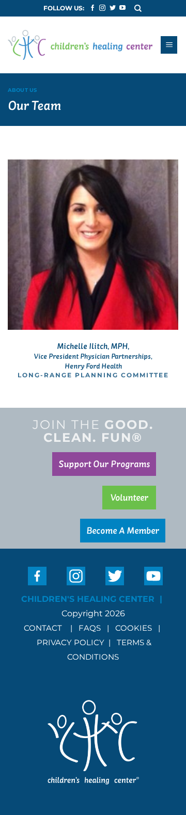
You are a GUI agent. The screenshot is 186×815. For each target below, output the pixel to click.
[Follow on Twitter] (113, 8)
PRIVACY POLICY (70, 642)
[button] (138, 8)
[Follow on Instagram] (102, 8)
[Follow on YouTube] (122, 8)
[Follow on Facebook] (92, 8)
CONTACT (43, 628)
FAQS (90, 628)
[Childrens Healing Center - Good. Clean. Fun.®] (80, 45)
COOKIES (134, 628)
